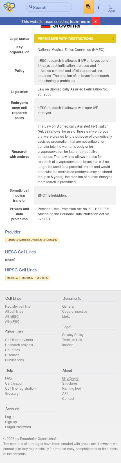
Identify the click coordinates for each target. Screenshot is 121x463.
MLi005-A (42, 278)
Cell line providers (19, 339)
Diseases (12, 354)
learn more (80, 21)
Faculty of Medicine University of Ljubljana (32, 240)
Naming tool (71, 388)
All (12, 316)
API (65, 393)
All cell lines (14, 311)
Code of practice (74, 311)
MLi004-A (27, 278)
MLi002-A (12, 278)
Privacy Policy (73, 334)
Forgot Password (18, 426)
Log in (10, 416)
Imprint (67, 344)
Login (110, 10)
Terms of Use (72, 339)
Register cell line (18, 306)
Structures (70, 383)
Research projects (19, 344)
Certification (14, 383)
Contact (68, 398)
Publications (14, 359)
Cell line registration (20, 388)
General (68, 306)
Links (66, 316)
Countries (12, 349)
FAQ (8, 378)
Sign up (11, 421)
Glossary (12, 393)
